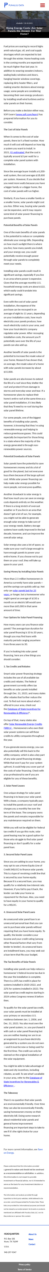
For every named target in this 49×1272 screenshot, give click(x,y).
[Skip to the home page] (14, 5)
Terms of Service (24, 1269)
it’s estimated (17, 152)
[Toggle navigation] (42, 5)
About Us (32, 1234)
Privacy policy (24, 1264)
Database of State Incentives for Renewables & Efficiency (23, 1082)
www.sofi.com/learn (27, 114)
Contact (32, 1244)
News (31, 1239)
